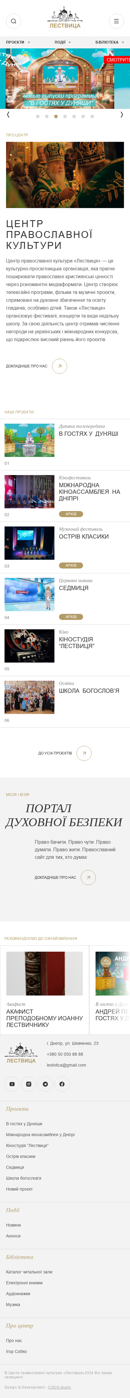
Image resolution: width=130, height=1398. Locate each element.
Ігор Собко (16, 1351)
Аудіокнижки (18, 1293)
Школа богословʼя (23, 1178)
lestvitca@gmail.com (66, 1065)
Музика (13, 1304)
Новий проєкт (19, 1189)
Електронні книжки (24, 1282)
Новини (13, 1225)
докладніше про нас (26, 366)
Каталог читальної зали (29, 1271)
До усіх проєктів (55, 753)
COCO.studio (59, 1387)
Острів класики (20, 1156)
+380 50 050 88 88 (65, 1054)
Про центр (19, 1325)
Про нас (14, 1340)
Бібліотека (19, 1257)
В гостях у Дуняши (24, 1123)
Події (12, 1210)
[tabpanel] (65, 78)
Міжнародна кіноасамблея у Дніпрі (40, 1134)
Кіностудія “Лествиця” (27, 1145)
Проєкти (17, 1109)
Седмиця (15, 1167)
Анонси (13, 1235)
